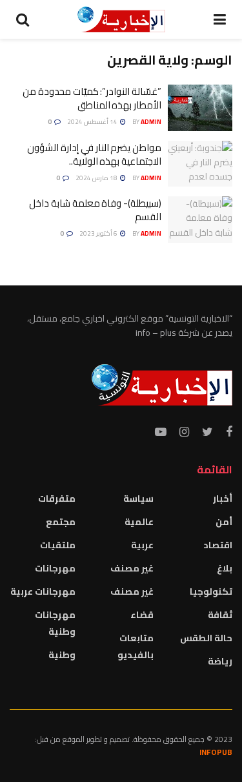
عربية (142, 545)
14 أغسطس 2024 (93, 122)
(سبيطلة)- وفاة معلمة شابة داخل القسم (95, 210)
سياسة (138, 498)
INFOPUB (215, 752)
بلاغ (224, 568)
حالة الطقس (206, 638)
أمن (224, 521)
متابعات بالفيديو (135, 646)
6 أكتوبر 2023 (99, 233)
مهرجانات (55, 568)
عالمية (139, 521)
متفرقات (57, 498)
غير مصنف (132, 568)
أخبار (222, 498)
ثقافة (220, 614)
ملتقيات (58, 545)
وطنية (62, 654)
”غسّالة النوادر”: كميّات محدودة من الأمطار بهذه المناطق (92, 98)
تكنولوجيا (211, 591)
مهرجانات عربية (43, 591)
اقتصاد (217, 545)
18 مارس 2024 (97, 178)
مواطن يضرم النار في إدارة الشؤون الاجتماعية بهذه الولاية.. (94, 154)
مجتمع (61, 521)
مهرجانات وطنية (55, 623)
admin (151, 122)
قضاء (142, 614)
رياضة (220, 661)
